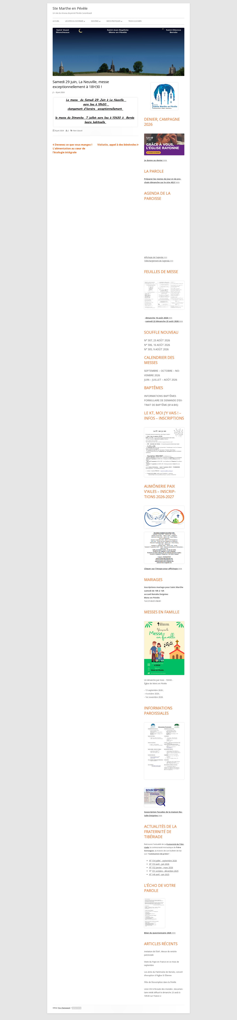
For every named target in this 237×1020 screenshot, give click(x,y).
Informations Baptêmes (160, 396)
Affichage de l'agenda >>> (155, 257)
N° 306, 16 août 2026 (157, 345)
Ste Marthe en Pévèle (70, 8)
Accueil (56, 21)
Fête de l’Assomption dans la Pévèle (160, 982)
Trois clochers (135, 21)
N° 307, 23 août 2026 (157, 340)
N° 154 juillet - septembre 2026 (163, 860)
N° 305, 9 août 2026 (156, 349)
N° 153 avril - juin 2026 (159, 864)
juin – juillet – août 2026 (160, 379)
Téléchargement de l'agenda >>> (158, 260)
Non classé (77, 130)
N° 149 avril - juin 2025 (159, 874)
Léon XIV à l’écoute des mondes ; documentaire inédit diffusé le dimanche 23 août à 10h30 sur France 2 (163, 992)
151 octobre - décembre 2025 (165, 871)
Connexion (77, 1008)
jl (68, 130)
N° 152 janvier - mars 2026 (161, 867)
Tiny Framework (64, 1008)
